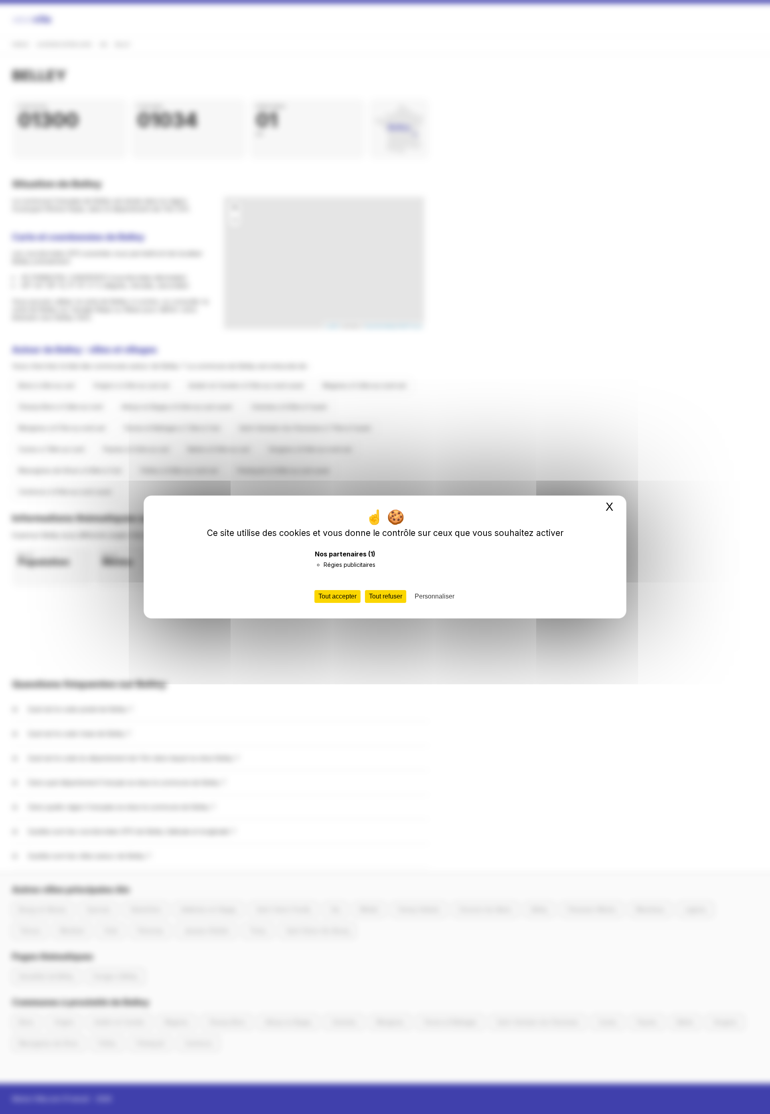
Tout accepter (337, 596)
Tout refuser (385, 596)
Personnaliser (434, 596)
